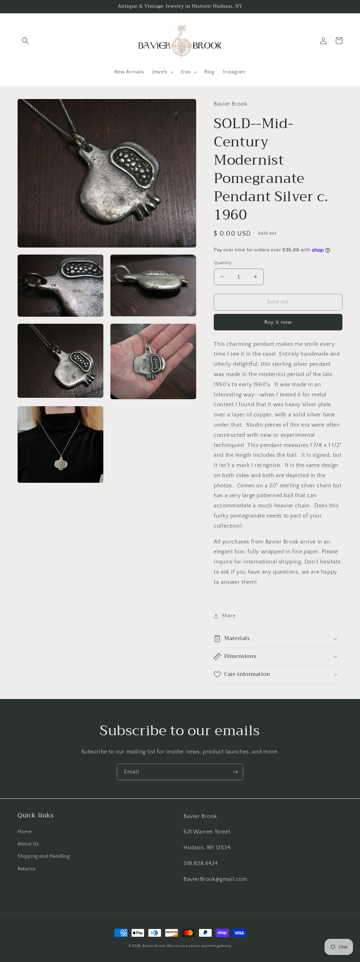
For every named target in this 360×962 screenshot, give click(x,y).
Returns (26, 869)
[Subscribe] (235, 772)
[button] (25, 40)
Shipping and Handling (44, 856)
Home (24, 832)
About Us (28, 844)
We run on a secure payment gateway (199, 946)
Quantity (223, 262)
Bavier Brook (154, 946)
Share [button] (228, 616)
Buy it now (278, 322)
